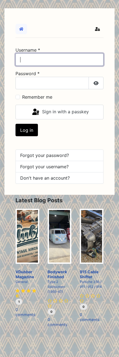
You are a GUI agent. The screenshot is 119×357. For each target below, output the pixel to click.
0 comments (25, 312)
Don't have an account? (45, 178)
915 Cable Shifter (89, 274)
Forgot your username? (44, 166)
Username (27, 50)
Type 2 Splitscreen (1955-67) (56, 287)
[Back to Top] (109, 347)
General (21, 282)
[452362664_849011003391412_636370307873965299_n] (59, 236)
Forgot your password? (44, 155)
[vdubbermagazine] (27, 236)
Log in (26, 130)
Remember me (37, 97)
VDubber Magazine (24, 274)
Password (27, 73)
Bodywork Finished (57, 274)
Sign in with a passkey (65, 111)
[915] (92, 236)
